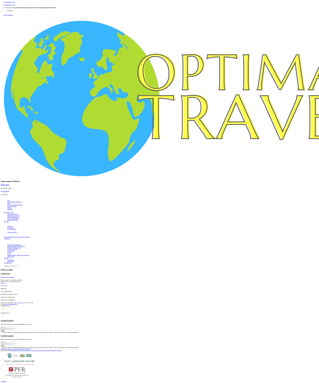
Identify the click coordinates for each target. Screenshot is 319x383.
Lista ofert (3, 277)
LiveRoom (3, 381)
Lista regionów (10, 277)
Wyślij (2, 330)
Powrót (2, 283)
